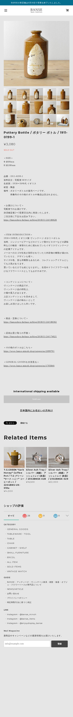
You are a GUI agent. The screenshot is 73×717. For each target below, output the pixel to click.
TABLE (11, 538)
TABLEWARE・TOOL (19, 534)
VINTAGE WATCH (17, 571)
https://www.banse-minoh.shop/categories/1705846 (29, 366)
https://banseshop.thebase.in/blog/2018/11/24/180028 (30, 220)
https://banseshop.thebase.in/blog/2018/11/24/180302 (30, 322)
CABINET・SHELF (17, 548)
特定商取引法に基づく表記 (19, 602)
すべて (11, 516)
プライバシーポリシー (17, 598)
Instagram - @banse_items (21, 619)
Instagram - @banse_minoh (21, 614)
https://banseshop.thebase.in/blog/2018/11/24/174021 (30, 336)
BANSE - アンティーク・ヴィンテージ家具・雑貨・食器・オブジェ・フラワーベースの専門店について (37, 583)
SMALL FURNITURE (18, 552)
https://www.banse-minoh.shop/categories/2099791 (29, 351)
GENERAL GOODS (17, 529)
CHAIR (11, 543)
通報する (24, 423)
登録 (60, 644)
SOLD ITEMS (14, 566)
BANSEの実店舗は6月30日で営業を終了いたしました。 (36, 3)
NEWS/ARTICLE (15, 589)
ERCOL (11, 557)
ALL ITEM (12, 562)
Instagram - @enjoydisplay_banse (25, 623)
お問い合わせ (13, 593)
